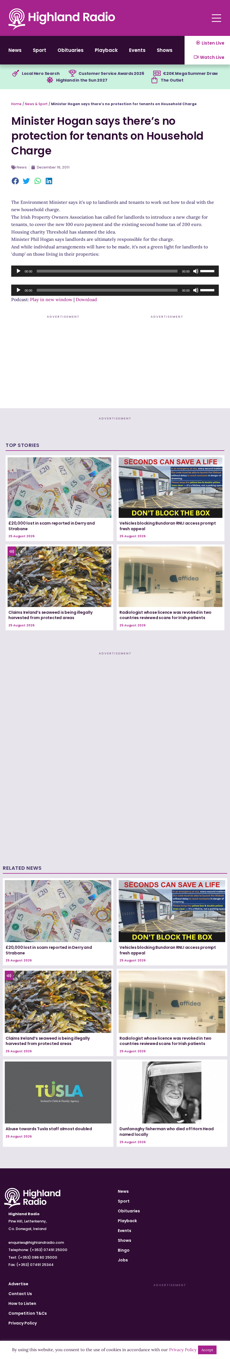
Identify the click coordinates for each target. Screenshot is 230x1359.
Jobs (123, 1260)
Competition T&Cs (27, 1313)
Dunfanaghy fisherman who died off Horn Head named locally (166, 1131)
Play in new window (51, 299)
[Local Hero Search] (15, 73)
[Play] (18, 271)
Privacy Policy (22, 1323)
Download (86, 299)
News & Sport (36, 103)
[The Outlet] (154, 80)
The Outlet (172, 80)
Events (137, 50)
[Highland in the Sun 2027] (50, 80)
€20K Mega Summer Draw (190, 73)
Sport (39, 50)
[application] (115, 271)
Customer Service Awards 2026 (111, 73)
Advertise (18, 1284)
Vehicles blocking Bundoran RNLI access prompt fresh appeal (167, 526)
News (15, 50)
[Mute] (196, 271)
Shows (165, 50)
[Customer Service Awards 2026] (72, 73)
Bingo (124, 1250)
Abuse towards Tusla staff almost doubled (49, 1129)
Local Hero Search (41, 73)
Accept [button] (207, 1350)
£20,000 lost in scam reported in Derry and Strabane (51, 526)
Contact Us (20, 1293)
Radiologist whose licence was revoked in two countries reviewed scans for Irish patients (165, 615)
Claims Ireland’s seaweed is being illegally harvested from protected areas (50, 615)
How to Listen (22, 1303)
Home (16, 103)
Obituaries (71, 50)
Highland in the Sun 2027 (81, 80)
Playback (106, 50)
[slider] (208, 271)
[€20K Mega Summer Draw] (156, 73)
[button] (15, 181)
